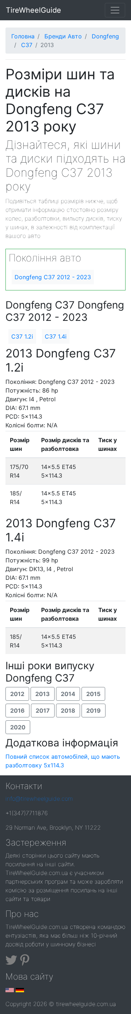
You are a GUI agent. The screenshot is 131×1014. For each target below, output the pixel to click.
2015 (93, 693)
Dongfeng (105, 36)
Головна (23, 36)
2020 (17, 727)
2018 (68, 710)
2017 (43, 710)
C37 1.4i (56, 336)
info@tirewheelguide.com (39, 798)
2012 (17, 693)
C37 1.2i (22, 336)
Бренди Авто (63, 36)
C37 (26, 45)
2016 (17, 710)
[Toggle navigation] (115, 10)
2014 (68, 693)
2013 (42, 693)
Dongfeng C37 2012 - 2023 (53, 277)
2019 (93, 710)
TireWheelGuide (33, 10)
